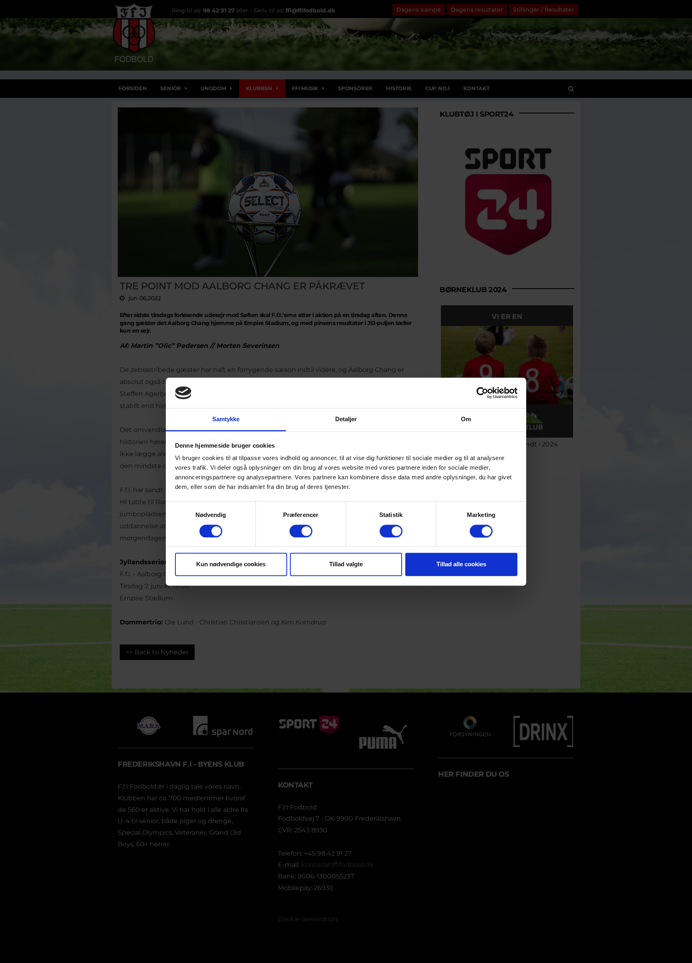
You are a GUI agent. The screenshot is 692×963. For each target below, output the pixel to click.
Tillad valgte (346, 564)
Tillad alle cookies (461, 564)
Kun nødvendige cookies (231, 564)
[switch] (301, 531)
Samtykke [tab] (226, 419)
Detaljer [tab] (346, 419)
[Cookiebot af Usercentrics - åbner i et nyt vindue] (482, 393)
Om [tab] (466, 419)
